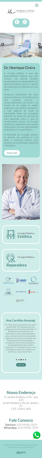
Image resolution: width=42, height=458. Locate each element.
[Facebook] (17, 22)
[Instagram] (25, 22)
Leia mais (21, 365)
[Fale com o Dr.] (36, 435)
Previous (2, 44)
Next (39, 44)
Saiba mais (12, 152)
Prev (7, 338)
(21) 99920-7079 (28, 427)
